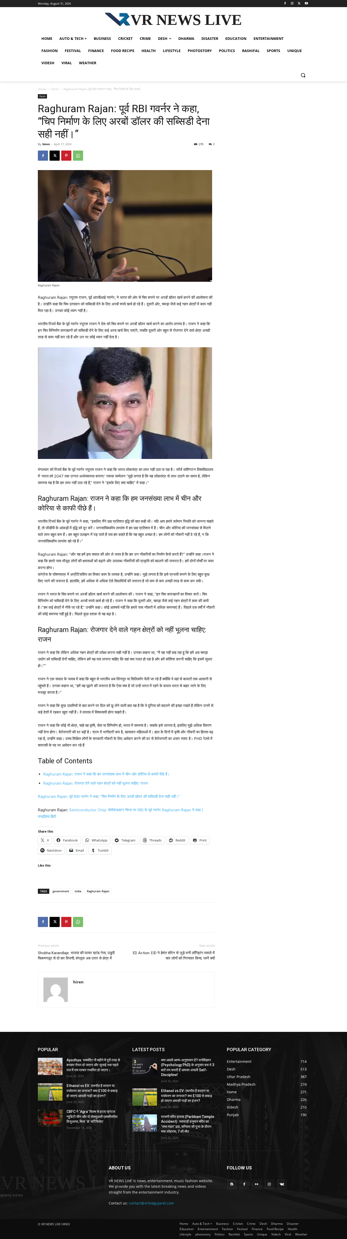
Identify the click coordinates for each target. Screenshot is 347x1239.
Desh (55, 89)
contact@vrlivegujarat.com (151, 1203)
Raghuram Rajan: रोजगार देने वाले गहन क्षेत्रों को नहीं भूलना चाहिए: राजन (95, 783)
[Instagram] (292, 4)
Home (42, 89)
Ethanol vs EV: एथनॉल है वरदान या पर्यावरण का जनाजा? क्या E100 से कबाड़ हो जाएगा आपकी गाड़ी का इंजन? (92, 1091)
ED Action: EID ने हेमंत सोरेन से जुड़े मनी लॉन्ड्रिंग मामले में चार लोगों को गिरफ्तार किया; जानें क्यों (174, 956)
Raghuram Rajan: (98, 891)
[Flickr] (257, 1184)
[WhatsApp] (78, 156)
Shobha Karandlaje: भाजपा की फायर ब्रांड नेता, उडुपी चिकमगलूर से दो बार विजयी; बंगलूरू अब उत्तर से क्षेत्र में (76, 956)
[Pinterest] (66, 156)
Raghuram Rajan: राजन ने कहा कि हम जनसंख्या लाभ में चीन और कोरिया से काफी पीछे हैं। (106, 774)
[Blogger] (232, 1184)
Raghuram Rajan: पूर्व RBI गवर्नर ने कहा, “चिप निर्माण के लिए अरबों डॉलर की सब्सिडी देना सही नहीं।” (109, 796)
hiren (46, 144)
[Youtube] (306, 4)
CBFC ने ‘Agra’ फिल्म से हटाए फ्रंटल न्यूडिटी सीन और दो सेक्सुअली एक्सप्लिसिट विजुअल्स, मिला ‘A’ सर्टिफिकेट (92, 1117)
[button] (303, 75)
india (78, 891)
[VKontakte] (282, 1184)
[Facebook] (285, 4)
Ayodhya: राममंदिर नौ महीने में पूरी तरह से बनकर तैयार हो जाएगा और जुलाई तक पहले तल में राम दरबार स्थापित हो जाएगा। (93, 1065)
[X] (299, 4)
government (61, 891)
